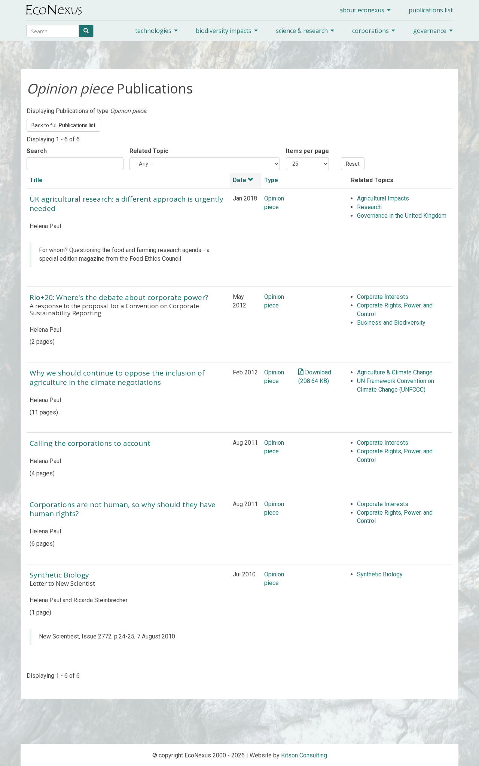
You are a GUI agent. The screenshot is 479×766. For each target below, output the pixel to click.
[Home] (56, 10)
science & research (302, 31)
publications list (431, 10)
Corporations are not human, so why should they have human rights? (123, 509)
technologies (153, 31)
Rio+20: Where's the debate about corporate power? (119, 297)
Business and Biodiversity (391, 322)
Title (36, 180)
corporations (370, 31)
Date (239, 180)
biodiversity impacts (223, 31)
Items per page (307, 150)
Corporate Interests (382, 296)
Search (37, 150)
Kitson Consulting (304, 755)
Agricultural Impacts (383, 198)
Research (369, 207)
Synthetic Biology (59, 575)
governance (429, 31)
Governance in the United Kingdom (401, 215)
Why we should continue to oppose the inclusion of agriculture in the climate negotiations (117, 377)
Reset (353, 164)
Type (271, 180)
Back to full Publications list (63, 125)
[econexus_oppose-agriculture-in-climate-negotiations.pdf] (300, 371)
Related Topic (148, 150)
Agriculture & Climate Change (395, 372)
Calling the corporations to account (90, 443)
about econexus (361, 10)
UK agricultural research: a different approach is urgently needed (126, 203)
